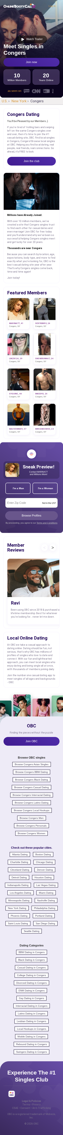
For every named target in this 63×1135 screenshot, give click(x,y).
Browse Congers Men (32, 818)
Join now (31, 62)
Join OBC (32, 741)
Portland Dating (43, 915)
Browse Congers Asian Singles (31, 764)
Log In (52, 6)
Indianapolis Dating (18, 885)
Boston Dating (43, 854)
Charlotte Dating (19, 862)
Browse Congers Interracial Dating (32, 795)
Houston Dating (43, 877)
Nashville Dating (46, 900)
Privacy (36, 1104)
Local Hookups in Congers (31, 1028)
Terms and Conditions (47, 523)
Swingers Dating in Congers (31, 1051)
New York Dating (17, 908)
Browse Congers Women (31, 833)
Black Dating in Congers (31, 959)
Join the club (31, 161)
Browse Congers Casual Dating (31, 787)
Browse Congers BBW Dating (31, 772)
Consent (25, 1108)
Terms (26, 1104)
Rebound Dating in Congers (31, 1044)
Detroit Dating (19, 877)
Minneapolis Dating (18, 900)
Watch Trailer (34, 39)
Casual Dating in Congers (31, 967)
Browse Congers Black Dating (31, 779)
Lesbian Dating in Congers (31, 1021)
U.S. (5, 101)
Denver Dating (45, 869)
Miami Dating (46, 892)
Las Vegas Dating (46, 885)
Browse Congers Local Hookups (31, 810)
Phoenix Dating (19, 915)
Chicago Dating (44, 862)
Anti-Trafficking (41, 1108)
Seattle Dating (31, 931)
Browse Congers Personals (31, 825)
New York (19, 101)
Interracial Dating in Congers (31, 1005)
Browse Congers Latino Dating (31, 802)
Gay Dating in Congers (31, 998)
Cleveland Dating (19, 869)
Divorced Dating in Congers (31, 982)
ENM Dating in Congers (32, 990)
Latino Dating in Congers (31, 1013)
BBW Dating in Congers (32, 952)
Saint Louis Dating (18, 923)
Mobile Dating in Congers (32, 1036)
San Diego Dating (45, 923)
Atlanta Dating (20, 854)
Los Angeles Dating (20, 892)
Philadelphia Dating (44, 908)
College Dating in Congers (31, 975)
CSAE (15, 1108)
